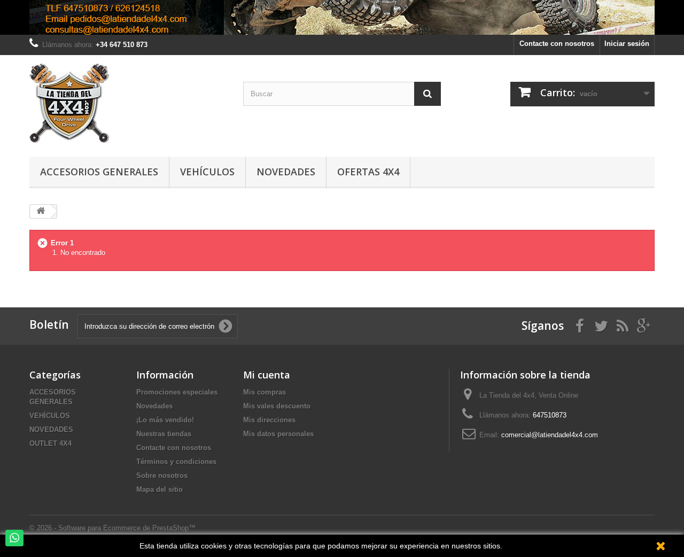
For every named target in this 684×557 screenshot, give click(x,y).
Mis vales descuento (276, 406)
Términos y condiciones (176, 462)
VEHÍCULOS (49, 416)
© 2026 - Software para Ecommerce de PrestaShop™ (112, 528)
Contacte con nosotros (556, 44)
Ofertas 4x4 (368, 171)
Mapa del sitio (159, 489)
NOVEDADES (51, 430)
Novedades (285, 171)
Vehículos (207, 171)
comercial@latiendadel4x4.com (549, 435)
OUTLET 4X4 (50, 443)
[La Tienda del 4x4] (128, 103)
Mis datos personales (278, 434)
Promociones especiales (176, 392)
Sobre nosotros (162, 475)
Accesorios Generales (99, 171)
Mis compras (264, 392)
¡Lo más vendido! (165, 420)
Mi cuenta (266, 374)
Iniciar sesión (626, 44)
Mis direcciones (269, 420)
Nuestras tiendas (163, 434)
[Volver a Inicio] (40, 211)
